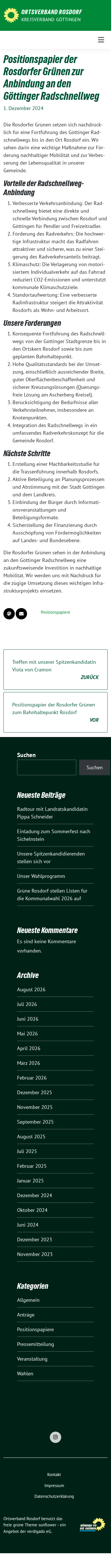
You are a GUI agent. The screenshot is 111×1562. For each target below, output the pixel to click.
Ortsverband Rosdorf (51, 12)
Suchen (26, 755)
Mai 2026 (27, 1033)
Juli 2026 (27, 1004)
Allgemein (28, 1300)
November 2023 (35, 1254)
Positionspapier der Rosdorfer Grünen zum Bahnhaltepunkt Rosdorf (55, 712)
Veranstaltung (32, 1359)
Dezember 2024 (34, 1195)
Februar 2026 (32, 1077)
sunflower (47, 1524)
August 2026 (31, 989)
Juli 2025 (27, 1151)
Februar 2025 (32, 1166)
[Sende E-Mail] (21, 613)
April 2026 (28, 1048)
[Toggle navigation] (101, 40)
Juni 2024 (27, 1224)
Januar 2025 (30, 1180)
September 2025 (35, 1122)
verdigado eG (39, 1531)
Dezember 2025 (34, 1092)
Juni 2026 (27, 1019)
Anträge (25, 1314)
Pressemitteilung (35, 1344)
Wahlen (25, 1373)
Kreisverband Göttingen (51, 19)
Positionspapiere (55, 612)
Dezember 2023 (34, 1239)
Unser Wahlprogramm (41, 876)
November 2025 (35, 1107)
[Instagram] (55, 1437)
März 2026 (28, 1063)
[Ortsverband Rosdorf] (11, 15)
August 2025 (31, 1136)
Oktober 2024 (32, 1210)
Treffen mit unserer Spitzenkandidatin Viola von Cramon (55, 669)
